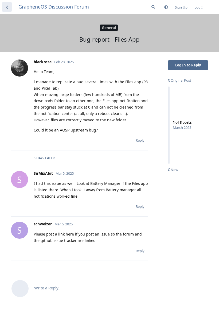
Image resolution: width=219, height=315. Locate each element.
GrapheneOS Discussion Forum (53, 6)
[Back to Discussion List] (7, 7)
